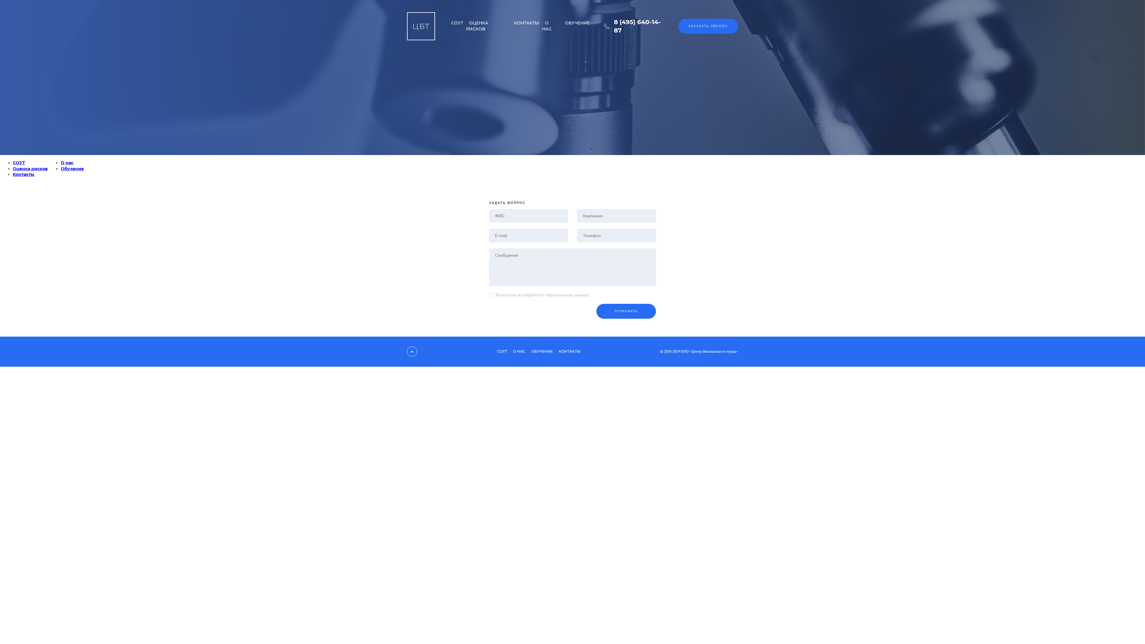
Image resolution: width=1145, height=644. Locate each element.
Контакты (526, 23)
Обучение (577, 23)
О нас (547, 26)
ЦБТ (421, 26)
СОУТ (457, 23)
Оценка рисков (477, 26)
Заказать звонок (708, 26)
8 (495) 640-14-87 (637, 26)
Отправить (626, 311)
